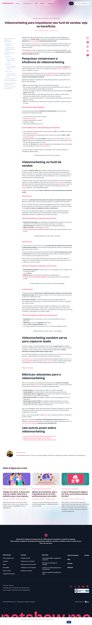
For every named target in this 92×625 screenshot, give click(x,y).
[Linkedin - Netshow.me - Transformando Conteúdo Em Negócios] (79, 586)
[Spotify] (87, 586)
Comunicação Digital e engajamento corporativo (51, 558)
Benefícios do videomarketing (9, 44)
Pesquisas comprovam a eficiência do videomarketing (10, 40)
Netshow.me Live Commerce (28, 564)
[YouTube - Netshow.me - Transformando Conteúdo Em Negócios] (83, 586)
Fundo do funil (8, 71)
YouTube (46, 227)
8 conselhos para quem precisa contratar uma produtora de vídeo (39, 436)
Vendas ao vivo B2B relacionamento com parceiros (51, 568)
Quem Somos (7, 555)
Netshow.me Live (47, 360)
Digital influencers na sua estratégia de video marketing (37, 438)
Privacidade (6, 567)
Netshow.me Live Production (28, 567)
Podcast (69, 563)
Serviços (23, 555)
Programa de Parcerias (9, 573)
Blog (68, 559)
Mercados (45, 555)
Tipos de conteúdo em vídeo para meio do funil (11, 67)
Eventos (48, 489)
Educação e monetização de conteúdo (49, 563)
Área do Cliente (7, 570)
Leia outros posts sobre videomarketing (9, 87)
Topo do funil (8, 56)
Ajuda (4, 564)
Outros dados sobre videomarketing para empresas (10, 49)
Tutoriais (25, 273)
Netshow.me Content (26, 570)
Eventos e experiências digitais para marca (51, 573)
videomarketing (33, 41)
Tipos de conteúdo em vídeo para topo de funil (11, 60)
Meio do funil (8, 64)
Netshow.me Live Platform (28, 561)
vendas (56, 175)
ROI (47, 415)
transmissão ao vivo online (29, 359)
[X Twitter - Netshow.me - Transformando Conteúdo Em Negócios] (75, 586)
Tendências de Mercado (40, 18)
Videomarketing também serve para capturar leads (10, 79)
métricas (38, 384)
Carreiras (5, 561)
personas (24, 187)
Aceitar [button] (69, 622)
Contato (86, 555)
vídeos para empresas (37, 43)
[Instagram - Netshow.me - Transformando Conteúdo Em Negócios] (71, 586)
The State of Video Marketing (49, 73)
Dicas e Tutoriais (8, 489)
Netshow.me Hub (25, 558)
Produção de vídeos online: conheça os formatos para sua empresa (39, 439)
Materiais (70, 567)
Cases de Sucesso (20, 489)
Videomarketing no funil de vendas (9, 53)
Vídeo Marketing (54, 18)
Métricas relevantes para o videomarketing (10, 83)
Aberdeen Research (32, 133)
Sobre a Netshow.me (8, 558)
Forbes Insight (57, 140)
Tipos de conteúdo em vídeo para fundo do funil (11, 75)
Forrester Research (28, 137)
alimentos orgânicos (59, 182)
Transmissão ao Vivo (39, 489)
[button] (18, 3)
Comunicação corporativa (70, 489)
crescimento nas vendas (29, 118)
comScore (67, 138)
